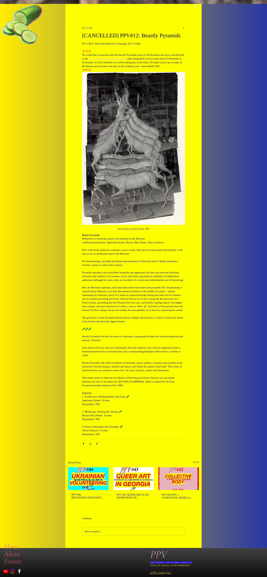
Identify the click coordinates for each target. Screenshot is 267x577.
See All (196, 462)
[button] (195, 5)
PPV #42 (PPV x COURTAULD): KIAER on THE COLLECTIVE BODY (176, 496)
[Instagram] (12, 571)
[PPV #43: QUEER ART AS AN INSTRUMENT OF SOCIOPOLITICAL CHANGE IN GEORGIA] (133, 478)
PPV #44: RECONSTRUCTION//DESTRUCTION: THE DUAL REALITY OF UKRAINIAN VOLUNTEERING (88, 496)
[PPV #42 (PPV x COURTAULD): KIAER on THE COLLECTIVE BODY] (178, 478)
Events (12, 561)
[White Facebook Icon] (19, 571)
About (12, 553)
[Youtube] (6, 571)
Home (11, 546)
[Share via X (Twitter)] (90, 443)
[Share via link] (97, 443)
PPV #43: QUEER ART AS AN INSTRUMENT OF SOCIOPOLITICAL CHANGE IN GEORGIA (133, 496)
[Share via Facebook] (83, 443)
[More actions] (183, 28)
